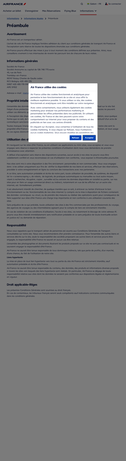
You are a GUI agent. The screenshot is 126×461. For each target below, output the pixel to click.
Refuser (75, 138)
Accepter (89, 138)
